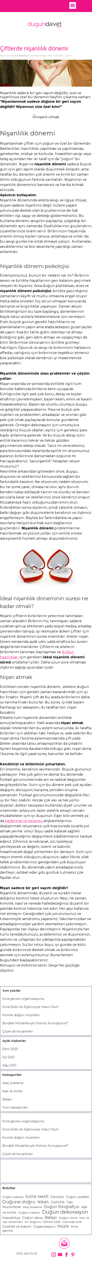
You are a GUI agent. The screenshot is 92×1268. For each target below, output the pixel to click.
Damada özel (72, 1222)
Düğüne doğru (18, 1201)
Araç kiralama (12, 1083)
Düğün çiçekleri (77, 1197)
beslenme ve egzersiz (24, 821)
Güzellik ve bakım (16, 1226)
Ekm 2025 (10, 1049)
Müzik (63, 1226)
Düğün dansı (32, 1218)
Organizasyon (44, 1226)
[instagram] (53, 1254)
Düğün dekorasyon (65, 1212)
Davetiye (57, 1197)
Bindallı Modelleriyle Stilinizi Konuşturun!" (35, 1023)
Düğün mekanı (29, 1212)
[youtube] (60, 1254)
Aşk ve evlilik (12, 1091)
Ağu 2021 (9, 1065)
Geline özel (51, 1222)
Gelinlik (58, 1202)
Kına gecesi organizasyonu (23, 999)
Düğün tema (68, 1217)
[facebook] (66, 1254)
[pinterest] (73, 1254)
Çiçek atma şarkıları (17, 1031)
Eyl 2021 (8, 1057)
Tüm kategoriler (15, 1107)
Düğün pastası (13, 1197)
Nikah (43, 1202)
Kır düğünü (33, 1222)
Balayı (7, 1099)
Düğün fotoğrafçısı (61, 1206)
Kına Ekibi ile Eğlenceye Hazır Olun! (30, 1007)
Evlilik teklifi (37, 1196)
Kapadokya (11, 1218)
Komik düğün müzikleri (21, 1015)
